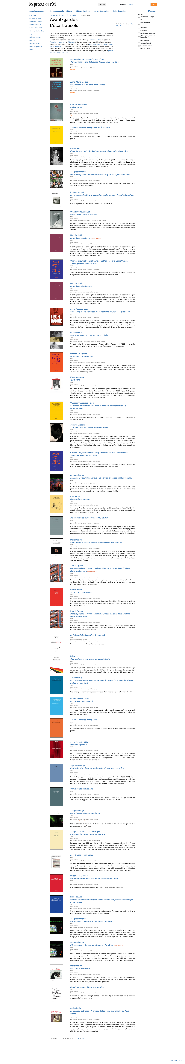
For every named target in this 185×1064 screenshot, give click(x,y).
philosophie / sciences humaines (147, 36)
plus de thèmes (144, 48)
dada (90, 44)
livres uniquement (146, 46)
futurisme (96, 44)
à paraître (32, 15)
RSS (154, 4)
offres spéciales (35, 18)
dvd (30, 34)
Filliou (99, 40)
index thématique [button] (119, 11)
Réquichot (71, 42)
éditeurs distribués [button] (83, 11)
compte (153, 11)
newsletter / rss (35, 43)
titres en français (145, 43)
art (141, 19)
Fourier (92, 40)
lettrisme (58, 46)
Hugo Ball (61, 42)
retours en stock (35, 25)
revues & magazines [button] (101, 11)
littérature (143, 30)
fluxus (52, 46)
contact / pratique (35, 46)
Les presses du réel (56, 15)
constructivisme (107, 44)
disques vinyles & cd (36, 31)
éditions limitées (35, 37)
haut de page (176, 1060)
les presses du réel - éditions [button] (61, 11)
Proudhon (53, 42)
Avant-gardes (71, 15)
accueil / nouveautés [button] (37, 11)
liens (31, 50)
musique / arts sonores (147, 33)
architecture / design (147, 17)
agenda (32, 40)
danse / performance (147, 25)
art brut (65, 53)
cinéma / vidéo (145, 22)
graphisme (143, 27)
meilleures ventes (35, 21)
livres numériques (35, 28)
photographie (144, 40)
